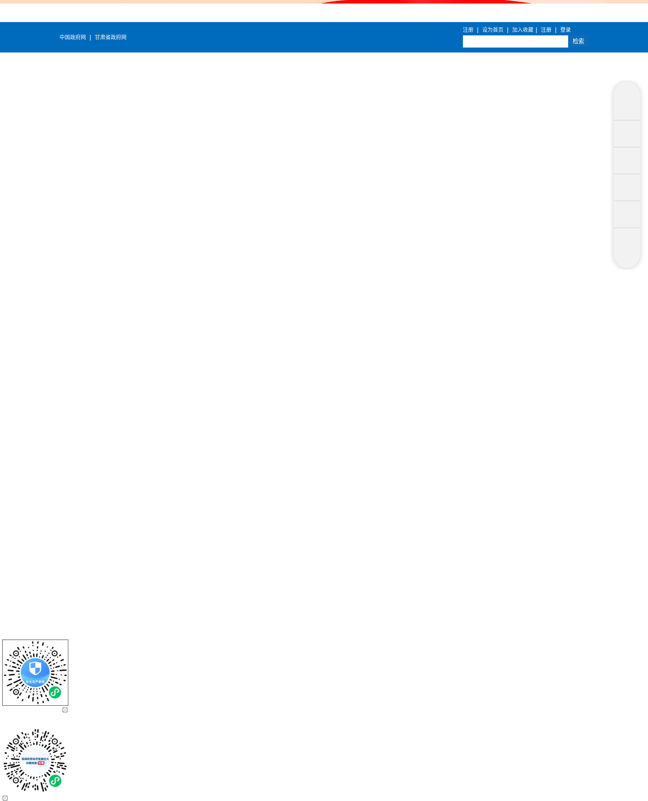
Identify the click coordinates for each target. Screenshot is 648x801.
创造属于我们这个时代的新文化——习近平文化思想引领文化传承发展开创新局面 (428, 273)
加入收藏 (522, 30)
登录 (565, 30)
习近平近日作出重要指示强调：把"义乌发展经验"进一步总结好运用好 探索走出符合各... (437, 363)
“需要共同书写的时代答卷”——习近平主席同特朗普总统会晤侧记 (406, 318)
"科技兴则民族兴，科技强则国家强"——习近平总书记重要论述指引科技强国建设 (427, 288)
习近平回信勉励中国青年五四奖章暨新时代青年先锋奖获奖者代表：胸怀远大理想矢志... (437, 333)
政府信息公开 (257, 170)
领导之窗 (144, 170)
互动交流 (464, 170)
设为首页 (492, 30)
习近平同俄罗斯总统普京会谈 (357, 303)
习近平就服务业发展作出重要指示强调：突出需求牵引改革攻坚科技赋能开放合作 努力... (438, 378)
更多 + (579, 250)
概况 (197, 170)
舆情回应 (585, 170)
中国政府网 (73, 37)
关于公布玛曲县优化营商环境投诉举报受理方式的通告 (324, 204)
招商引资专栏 (395, 170)
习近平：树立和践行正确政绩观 (360, 393)
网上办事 (524, 170)
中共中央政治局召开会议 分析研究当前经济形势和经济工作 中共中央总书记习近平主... (436, 348)
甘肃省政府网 (111, 37)
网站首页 (83, 170)
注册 (468, 30)
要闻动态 (326, 170)
